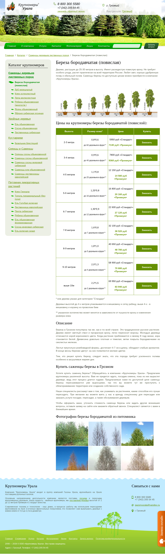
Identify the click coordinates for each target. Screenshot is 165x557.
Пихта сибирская (24, 211)
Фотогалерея (73, 46)
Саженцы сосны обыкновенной (31, 158)
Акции (90, 46)
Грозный (127, 11)
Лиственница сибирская (27, 132)
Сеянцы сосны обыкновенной (30, 154)
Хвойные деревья (19, 118)
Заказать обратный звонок (71, 11)
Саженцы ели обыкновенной (30, 169)
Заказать (147, 142)
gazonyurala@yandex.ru (147, 505)
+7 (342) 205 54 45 (145, 499)
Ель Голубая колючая (26, 203)
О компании (27, 46)
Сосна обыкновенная (26, 128)
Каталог (56, 46)
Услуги (43, 46)
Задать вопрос (86, 539)
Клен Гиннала (22, 191)
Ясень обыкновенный (26, 109)
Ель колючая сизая (25, 231)
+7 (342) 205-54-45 (68, 7)
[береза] (106, 116)
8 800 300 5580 (69, 4)
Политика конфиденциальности (110, 539)
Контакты (104, 46)
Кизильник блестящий (26, 143)
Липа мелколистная (25, 98)
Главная (11, 46)
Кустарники (15, 137)
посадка (83, 498)
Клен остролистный (25, 93)
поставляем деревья (79, 500)
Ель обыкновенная (25, 124)
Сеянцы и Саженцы (20, 148)
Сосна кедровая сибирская (29, 227)
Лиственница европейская (29, 207)
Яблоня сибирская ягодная (29, 113)
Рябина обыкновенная (27, 215)
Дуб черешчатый (23, 89)
